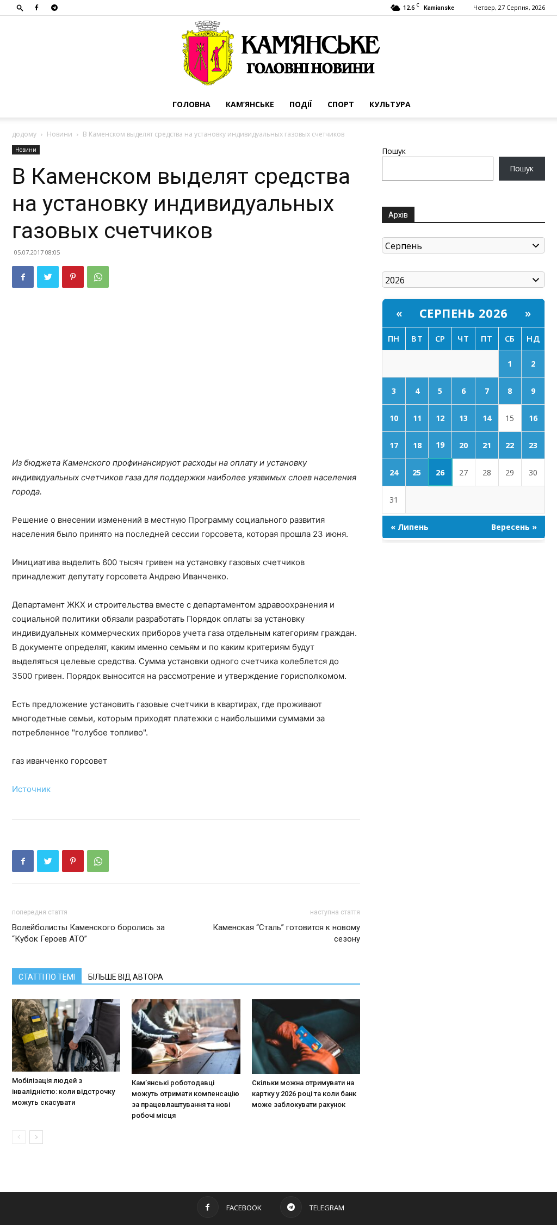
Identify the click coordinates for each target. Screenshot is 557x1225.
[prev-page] (19, 1137)
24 (393, 472)
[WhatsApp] (98, 277)
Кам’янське (250, 104)
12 (440, 418)
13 (463, 418)
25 (416, 472)
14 (486, 418)
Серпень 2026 (463, 313)
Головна (191, 104)
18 (417, 445)
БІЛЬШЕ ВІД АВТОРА (125, 977)
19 (440, 445)
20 (463, 445)
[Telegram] (54, 7)
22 (509, 445)
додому (24, 134)
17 (393, 445)
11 (417, 418)
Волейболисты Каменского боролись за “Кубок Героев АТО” (88, 933)
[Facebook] (36, 7)
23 (533, 445)
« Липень (410, 527)
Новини (59, 134)
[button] (20, 7)
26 (440, 472)
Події (300, 104)
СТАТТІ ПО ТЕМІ (46, 977)
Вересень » (514, 527)
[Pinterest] (73, 277)
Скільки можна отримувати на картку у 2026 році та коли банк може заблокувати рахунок (304, 1094)
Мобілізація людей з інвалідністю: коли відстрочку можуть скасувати (63, 1091)
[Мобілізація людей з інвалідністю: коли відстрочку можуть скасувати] (66, 1035)
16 (533, 418)
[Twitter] (48, 277)
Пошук (394, 151)
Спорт (340, 104)
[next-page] (36, 1137)
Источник (31, 789)
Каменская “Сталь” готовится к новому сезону (286, 933)
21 (486, 445)
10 (393, 418)
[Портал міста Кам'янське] (278, 53)
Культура (390, 104)
